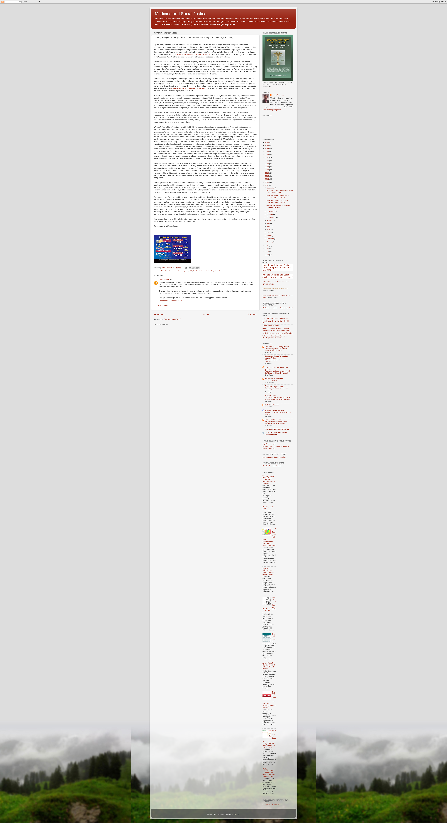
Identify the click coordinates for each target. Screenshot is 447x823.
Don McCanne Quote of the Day (274, 457)
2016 (267, 173)
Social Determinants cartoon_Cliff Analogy (277, 333)
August (270, 220)
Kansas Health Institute (270, 805)
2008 (267, 255)
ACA (161, 271)
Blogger (236, 814)
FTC (190, 271)
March (269, 236)
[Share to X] (194, 268)
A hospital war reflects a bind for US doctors (193, 54)
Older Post (252, 314)
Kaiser (221, 271)
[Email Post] (186, 268)
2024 (267, 148)
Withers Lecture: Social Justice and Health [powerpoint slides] (275, 337)
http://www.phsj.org (269, 444)
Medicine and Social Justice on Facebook (277, 308)
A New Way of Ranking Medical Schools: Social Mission (268, 666)
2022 (267, 155)
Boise (171, 271)
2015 (267, 176)
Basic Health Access (273, 420)
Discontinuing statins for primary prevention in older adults (276, 349)
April (269, 232)
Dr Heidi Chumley (271, 380)
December (271, 188)
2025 (267, 145)
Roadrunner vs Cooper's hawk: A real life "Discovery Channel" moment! (277, 372)
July (268, 223)
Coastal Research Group (271, 466)
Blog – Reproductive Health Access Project (276, 433)
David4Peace (164, 279)
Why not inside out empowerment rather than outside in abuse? (276, 423)
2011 (267, 246)
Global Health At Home (270, 326)
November (271, 211)
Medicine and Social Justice (181, 13)
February (270, 239)
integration (214, 271)
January (270, 242)
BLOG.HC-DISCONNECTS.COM (277, 429)
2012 (267, 185)
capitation (177, 271)
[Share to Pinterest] (199, 268)
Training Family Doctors (274, 410)
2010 (267, 249)
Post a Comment (163, 305)
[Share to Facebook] (197, 268)
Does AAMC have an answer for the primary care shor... (279, 191)
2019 (267, 164)
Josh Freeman (278, 95)
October (270, 214)
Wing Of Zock (270, 395)
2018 (267, 167)
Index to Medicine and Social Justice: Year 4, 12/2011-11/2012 (277, 276)
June (269, 226)
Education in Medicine (274, 379)
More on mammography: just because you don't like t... (277, 201)
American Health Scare (274, 386)
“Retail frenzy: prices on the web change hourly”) (189, 88)
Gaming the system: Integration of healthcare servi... (278, 206)
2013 (267, 182)
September (271, 217)
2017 (267, 170)
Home (206, 314)
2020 (267, 161)
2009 (267, 252)
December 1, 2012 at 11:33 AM (170, 301)
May (269, 229)
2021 (267, 158)
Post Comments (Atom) (172, 319)
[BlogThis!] (192, 268)
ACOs (166, 271)
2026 (267, 142)
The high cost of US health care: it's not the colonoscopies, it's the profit (269, 479)
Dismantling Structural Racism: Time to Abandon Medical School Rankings (277, 398)
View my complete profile (271, 110)
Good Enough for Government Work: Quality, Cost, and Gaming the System (276, 329)
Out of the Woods (272, 405)
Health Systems (199, 271)
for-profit (185, 271)
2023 (267, 152)
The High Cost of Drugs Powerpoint (275, 318)
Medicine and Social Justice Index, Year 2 (275, 288)
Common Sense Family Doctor (277, 347)
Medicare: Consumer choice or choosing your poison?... (277, 196)
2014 (267, 179)
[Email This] (190, 268)
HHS (207, 271)
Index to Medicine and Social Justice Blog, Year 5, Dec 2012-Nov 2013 (277, 267)
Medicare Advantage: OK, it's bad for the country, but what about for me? (268, 772)
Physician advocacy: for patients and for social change (268, 571)
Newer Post (159, 314)
